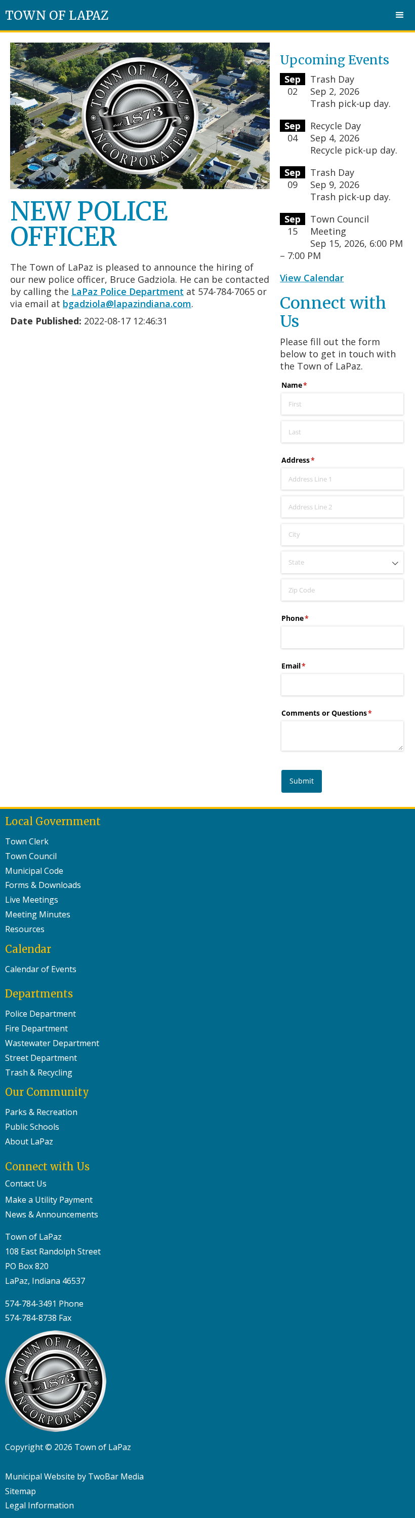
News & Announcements (51, 1214)
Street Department (41, 1057)
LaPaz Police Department (127, 291)
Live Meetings (31, 899)
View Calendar (312, 278)
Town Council (31, 856)
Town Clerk (27, 841)
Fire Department (36, 1028)
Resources (25, 929)
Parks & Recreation (41, 1112)
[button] (400, 15)
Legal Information (39, 1505)
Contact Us (26, 1183)
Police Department (40, 1013)
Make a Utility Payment (49, 1199)
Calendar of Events (40, 969)
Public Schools (32, 1126)
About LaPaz (29, 1141)
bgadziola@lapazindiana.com (127, 304)
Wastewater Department (52, 1043)
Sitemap (20, 1491)
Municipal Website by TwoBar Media (74, 1476)
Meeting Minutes (37, 914)
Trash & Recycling (38, 1072)
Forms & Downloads (43, 885)
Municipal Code (34, 870)
